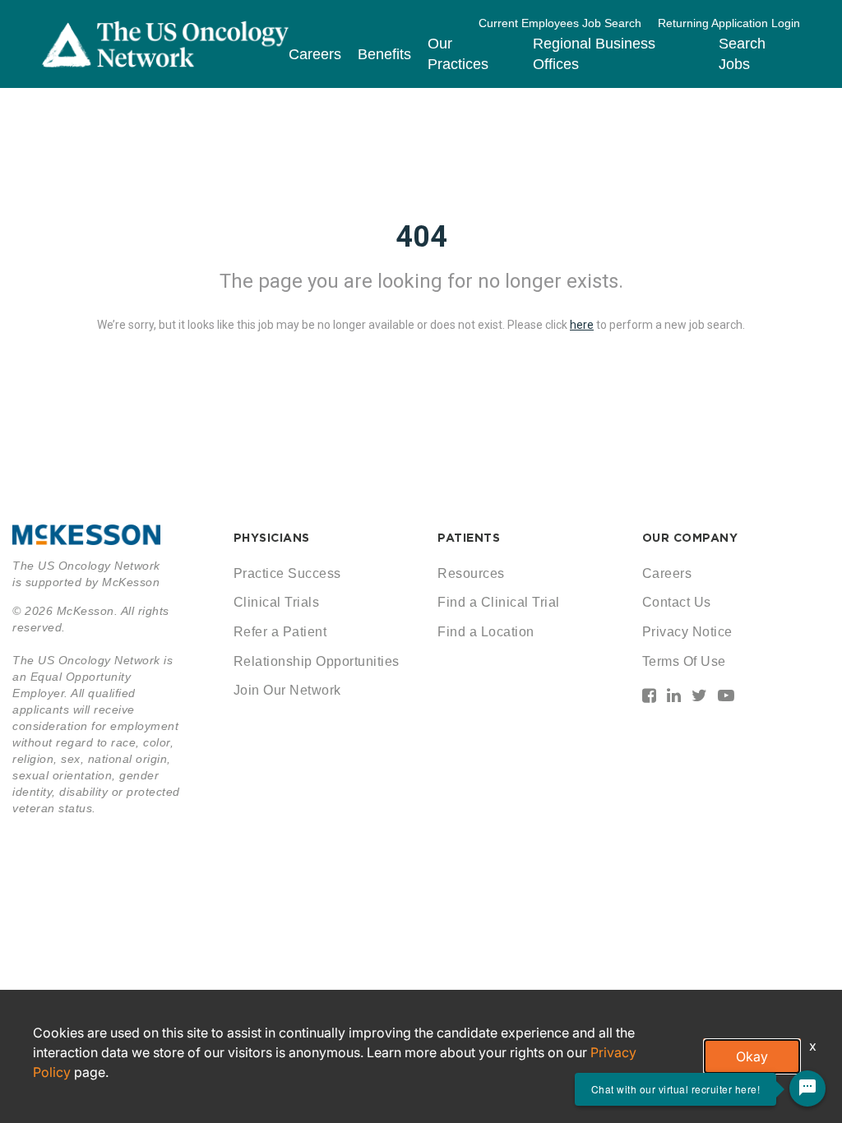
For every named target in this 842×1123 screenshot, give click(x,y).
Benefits (384, 54)
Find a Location (485, 632)
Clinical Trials (277, 602)
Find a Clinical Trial (498, 602)
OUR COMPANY (690, 537)
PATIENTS (468, 537)
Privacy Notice (687, 632)
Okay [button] (752, 1056)
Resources (471, 573)
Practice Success (287, 573)
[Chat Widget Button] (807, 1088)
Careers (315, 54)
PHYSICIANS (272, 537)
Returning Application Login (729, 23)
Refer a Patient (280, 632)
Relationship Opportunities (317, 661)
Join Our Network (287, 690)
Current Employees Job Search (560, 23)
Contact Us (676, 602)
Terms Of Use (684, 661)
